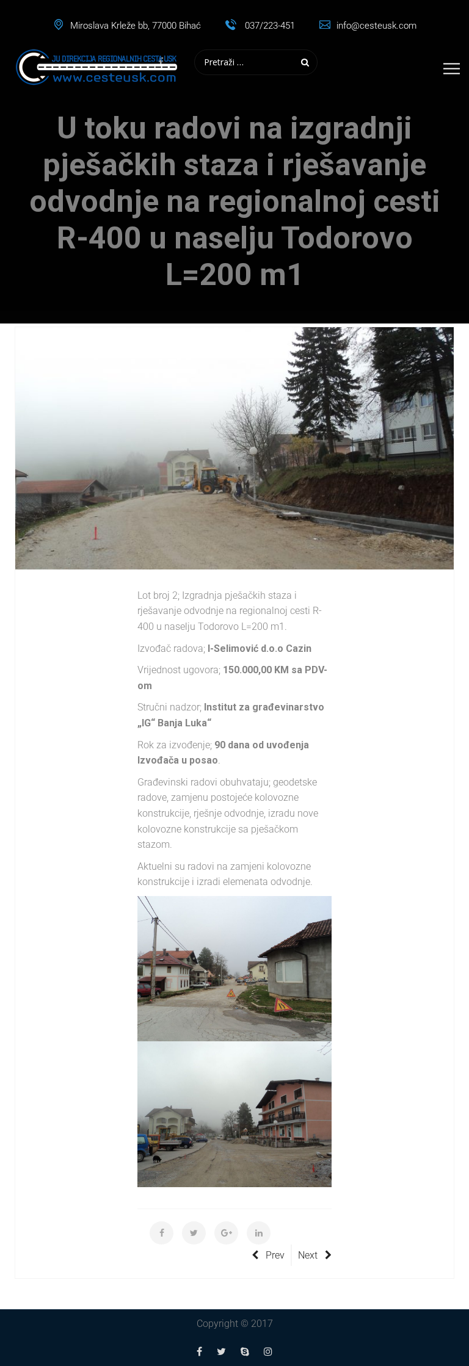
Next (308, 1255)
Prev (275, 1255)
